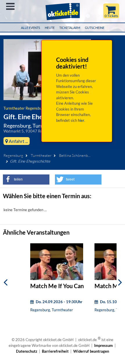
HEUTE (50, 28)
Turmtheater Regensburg (24, 108)
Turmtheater (41, 155)
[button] (26, 179)
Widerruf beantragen (91, 351)
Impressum (103, 345)
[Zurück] (5, 282)
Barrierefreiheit (55, 351)
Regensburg (13, 155)
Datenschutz (26, 351)
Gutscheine (94, 28)
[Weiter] (120, 282)
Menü (10, 6)
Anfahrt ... (18, 141)
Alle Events (30, 28)
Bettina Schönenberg (76, 155)
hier (81, 120)
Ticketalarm (69, 28)
